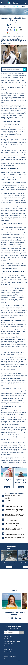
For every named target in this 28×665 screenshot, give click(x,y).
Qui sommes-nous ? (8, 643)
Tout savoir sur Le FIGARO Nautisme (12, 641)
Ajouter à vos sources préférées (15, 33)
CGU (5, 658)
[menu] (1, 2)
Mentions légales (8, 649)
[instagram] (12, 618)
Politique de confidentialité (10, 656)
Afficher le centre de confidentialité (12, 661)
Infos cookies (7, 654)
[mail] (25, 3)
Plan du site (7, 645)
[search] (25, 1)
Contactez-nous (8, 636)
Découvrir (9, 567)
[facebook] (8, 618)
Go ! (22, 632)
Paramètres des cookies (9, 651)
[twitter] (16, 618)
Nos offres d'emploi (8, 639)
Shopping (15, 6)
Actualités (6, 6)
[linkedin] (20, 618)
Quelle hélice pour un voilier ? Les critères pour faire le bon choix (9, 564)
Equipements (9, 549)
